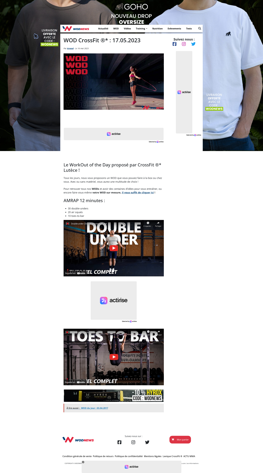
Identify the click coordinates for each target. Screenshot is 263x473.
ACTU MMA (189, 456)
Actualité (103, 28)
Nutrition (157, 28)
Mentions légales (152, 456)
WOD (116, 28)
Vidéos (127, 28)
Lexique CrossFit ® (172, 456)
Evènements (174, 28)
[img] (199, 28)
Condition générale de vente (77, 456)
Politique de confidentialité (129, 456)
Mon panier (182, 439)
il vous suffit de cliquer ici (138, 192)
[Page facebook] (119, 442)
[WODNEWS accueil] (75, 28)
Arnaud (70, 48)
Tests (189, 28)
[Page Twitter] (147, 442)
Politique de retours (103, 456)
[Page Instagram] (133, 442)
